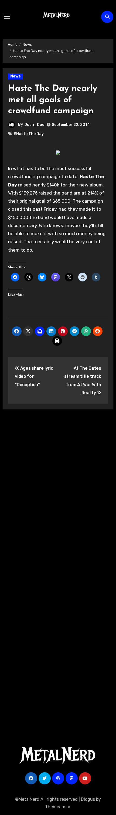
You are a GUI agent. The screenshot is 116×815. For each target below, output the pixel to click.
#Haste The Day (28, 134)
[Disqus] (58, 492)
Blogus (88, 799)
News (15, 76)
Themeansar (57, 806)
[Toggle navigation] (7, 16)
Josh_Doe (34, 124)
